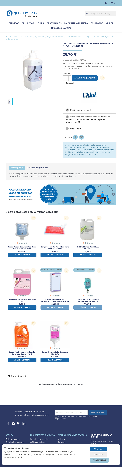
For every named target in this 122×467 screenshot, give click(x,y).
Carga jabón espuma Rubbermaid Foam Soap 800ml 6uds (55, 301)
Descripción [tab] (17, 168)
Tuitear (81, 137)
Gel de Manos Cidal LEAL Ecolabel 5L (88, 248)
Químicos (14, 23)
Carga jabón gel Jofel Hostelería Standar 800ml (55, 248)
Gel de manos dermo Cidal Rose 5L (22, 300)
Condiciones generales (39, 439)
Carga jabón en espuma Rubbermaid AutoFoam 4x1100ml (88, 301)
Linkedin (13, 423)
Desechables (54, 23)
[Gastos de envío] (61, 194)
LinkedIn (24, 423)
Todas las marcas (61, 28)
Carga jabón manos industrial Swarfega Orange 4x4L (22, 353)
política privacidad (37, 442)
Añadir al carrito (84, 78)
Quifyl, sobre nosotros (15, 442)
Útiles (40, 23)
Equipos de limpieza (102, 23)
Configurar (99, 460)
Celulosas (28, 23)
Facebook (8, 423)
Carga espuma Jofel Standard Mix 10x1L (55, 353)
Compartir (75, 137)
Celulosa (61, 439)
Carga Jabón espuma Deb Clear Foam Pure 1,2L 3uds (22, 248)
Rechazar (98, 454)
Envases (61, 442)
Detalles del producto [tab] (37, 168)
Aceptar (98, 449)
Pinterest (18, 423)
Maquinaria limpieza (76, 23)
